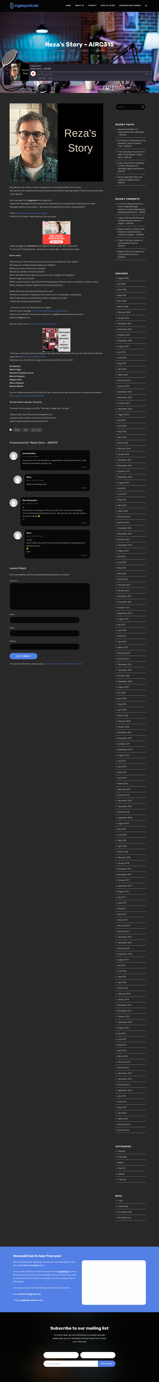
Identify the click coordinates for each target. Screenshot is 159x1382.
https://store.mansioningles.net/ (43, 324)
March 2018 (123, 851)
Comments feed (125, 1212)
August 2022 (123, 550)
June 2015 (122, 1039)
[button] (146, 6)
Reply (85, 467)
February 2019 (124, 789)
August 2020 (123, 687)
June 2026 (122, 289)
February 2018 (124, 857)
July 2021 (122, 624)
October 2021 (124, 607)
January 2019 (123, 795)
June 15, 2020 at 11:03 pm (35, 480)
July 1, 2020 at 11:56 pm (30, 503)
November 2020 (125, 670)
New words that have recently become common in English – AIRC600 (131, 221)
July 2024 (122, 420)
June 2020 (122, 698)
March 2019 (123, 783)
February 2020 (124, 721)
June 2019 (122, 766)
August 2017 (123, 891)
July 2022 (122, 556)
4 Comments (99, 51)
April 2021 (122, 641)
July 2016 (122, 965)
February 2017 (124, 925)
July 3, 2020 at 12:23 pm (34, 536)
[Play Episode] (33, 73)
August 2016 (123, 959)
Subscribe (42, 78)
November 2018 (125, 806)
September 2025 (125, 340)
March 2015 (123, 1056)
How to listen (108, 5)
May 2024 (122, 431)
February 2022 (124, 585)
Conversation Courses (130, 5)
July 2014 (122, 1096)
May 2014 (122, 1107)
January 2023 (123, 522)
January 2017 (123, 931)
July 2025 (122, 352)
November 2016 (125, 942)
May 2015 (122, 1045)
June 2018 (122, 834)
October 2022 (124, 539)
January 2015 (123, 1067)
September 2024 (125, 409)
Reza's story (36, 430)
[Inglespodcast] (24, 5)
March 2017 (123, 920)
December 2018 (124, 800)
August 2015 (123, 1028)
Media (120, 1162)
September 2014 (125, 1090)
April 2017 (122, 914)
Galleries (121, 1151)
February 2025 (124, 380)
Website (13, 641)
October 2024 (124, 403)
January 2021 (123, 658)
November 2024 (125, 397)
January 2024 (123, 454)
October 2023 (124, 471)
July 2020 (122, 692)
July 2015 (122, 1033)
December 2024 (124, 391)
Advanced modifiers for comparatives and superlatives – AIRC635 (131, 132)
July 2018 (122, 829)
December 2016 (124, 937)
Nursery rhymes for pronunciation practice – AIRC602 (130, 243)
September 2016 (125, 954)
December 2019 (124, 732)
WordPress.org (124, 1217)
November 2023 (125, 465)
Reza (26, 430)
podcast (85, 51)
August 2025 (123, 346)
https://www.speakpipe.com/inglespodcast (50, 311)
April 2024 (122, 437)
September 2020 (125, 681)
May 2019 (122, 772)
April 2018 (122, 846)
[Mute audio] (39, 74)
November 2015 (125, 1010)
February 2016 (124, 993)
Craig (72, 51)
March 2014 (123, 1118)
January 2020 (123, 727)
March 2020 (123, 715)
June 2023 (122, 494)
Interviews (122, 1157)
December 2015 (124, 1005)
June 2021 (122, 630)
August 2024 (123, 414)
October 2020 (124, 675)
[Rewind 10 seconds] (42, 74)
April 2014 (122, 1113)
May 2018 (122, 840)
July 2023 (122, 488)
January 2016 (123, 999)
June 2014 (122, 1101)
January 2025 (123, 386)
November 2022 (125, 533)
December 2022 (124, 528)
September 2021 (125, 613)
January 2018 (123, 863)
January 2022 (123, 590)
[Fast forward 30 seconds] (51, 74)
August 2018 (123, 823)
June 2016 (122, 971)
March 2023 (123, 511)
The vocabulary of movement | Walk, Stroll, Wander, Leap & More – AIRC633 (131, 154)
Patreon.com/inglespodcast (34, 356)
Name (13, 614)
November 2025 (125, 329)
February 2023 (124, 516)
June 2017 (122, 903)
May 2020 (122, 704)
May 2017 (122, 908)
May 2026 (122, 295)
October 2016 (124, 948)
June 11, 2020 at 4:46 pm (30, 456)
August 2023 (123, 482)
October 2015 (124, 1016)
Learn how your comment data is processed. (63, 663)
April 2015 (122, 1050)
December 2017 (124, 869)
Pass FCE (121, 1168)
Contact (92, 5)
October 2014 (124, 1084)
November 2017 (125, 874)
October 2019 (124, 744)
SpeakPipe (63, 1271)
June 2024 (122, 426)
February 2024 (124, 448)
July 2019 (122, 761)
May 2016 (122, 976)
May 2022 (122, 568)
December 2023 (124, 460)
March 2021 (123, 647)
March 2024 (123, 443)
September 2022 (125, 545)
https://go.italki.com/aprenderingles (31, 213)
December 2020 (124, 664)
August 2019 (123, 755)
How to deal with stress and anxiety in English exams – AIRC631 (130, 180)
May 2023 (122, 499)
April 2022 (122, 573)
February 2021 (124, 653)
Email (12, 628)
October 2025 (124, 335)
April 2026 (122, 301)
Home (68, 5)
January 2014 (123, 1130)
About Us (79, 5)
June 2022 (122, 562)
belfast (17, 430)
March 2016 (123, 988)
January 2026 (123, 318)
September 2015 (125, 1022)
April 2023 (122, 505)
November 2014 (125, 1079)
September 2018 (125, 817)
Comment (14, 581)
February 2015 (124, 1062)
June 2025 (122, 357)
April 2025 (122, 369)
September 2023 (125, 477)
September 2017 (125, 886)
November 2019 (125, 738)
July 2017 (122, 897)
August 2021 (123, 619)
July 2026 (122, 284)
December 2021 (124, 596)
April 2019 (122, 778)
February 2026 (124, 312)
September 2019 (125, 749)
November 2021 (125, 602)
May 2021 (122, 636)
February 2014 (124, 1124)
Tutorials (122, 1179)
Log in (120, 1200)
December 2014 (124, 1073)
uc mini (121, 203)
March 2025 (123, 374)
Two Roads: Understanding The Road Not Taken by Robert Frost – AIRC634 (131, 143)
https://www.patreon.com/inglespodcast (27, 396)
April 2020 (122, 710)
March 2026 (123, 306)
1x (46, 74)
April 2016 (122, 982)
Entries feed (123, 1206)
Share (50, 78)
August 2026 (123, 278)
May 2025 (122, 363)
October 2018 (124, 812)
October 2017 (124, 880)
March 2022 (123, 579)
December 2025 (124, 323)
